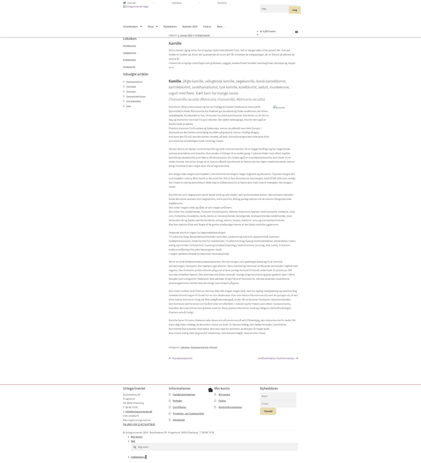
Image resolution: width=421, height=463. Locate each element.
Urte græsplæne (133, 101)
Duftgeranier (129, 59)
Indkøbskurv (139, 457)
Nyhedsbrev (170, 26)
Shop (150, 26)
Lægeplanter (129, 52)
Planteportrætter (200, 347)
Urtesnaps (131, 91)
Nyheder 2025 (190, 26)
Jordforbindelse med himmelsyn (276, 358)
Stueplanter (129, 66)
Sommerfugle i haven (136, 96)
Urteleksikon (130, 26)
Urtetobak (131, 86)
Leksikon (184, 347)
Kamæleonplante (182, 358)
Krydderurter (129, 45)
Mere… (221, 26)
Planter (213, 347)
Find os (207, 26)
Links (128, 106)
